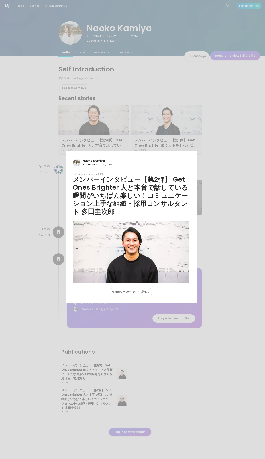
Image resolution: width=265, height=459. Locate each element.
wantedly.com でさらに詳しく (131, 291)
